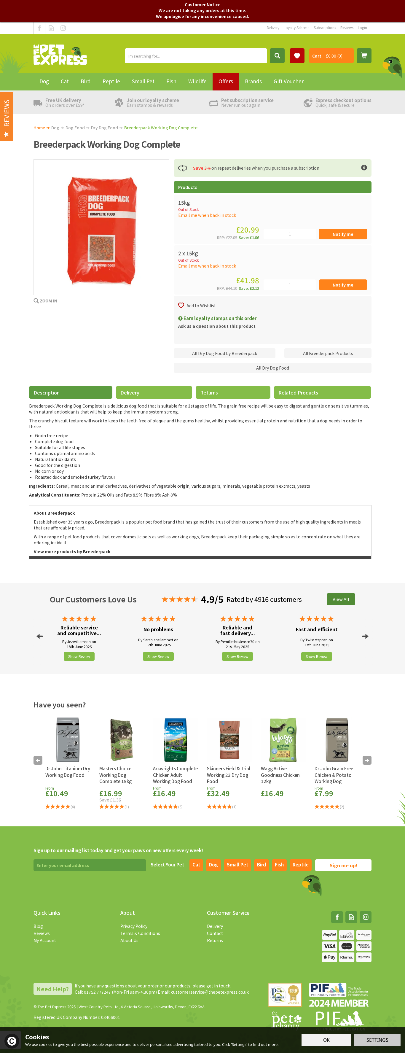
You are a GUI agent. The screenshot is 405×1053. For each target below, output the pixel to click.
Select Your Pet (167, 864)
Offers (226, 81)
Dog (213, 864)
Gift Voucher (289, 81)
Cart (316, 56)
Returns (209, 392)
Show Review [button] (79, 656)
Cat (196, 864)
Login (362, 27)
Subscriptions (325, 27)
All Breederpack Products (328, 353)
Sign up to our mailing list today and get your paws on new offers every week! (118, 850)
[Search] (277, 55)
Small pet (237, 864)
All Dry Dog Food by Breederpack (224, 353)
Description (47, 392)
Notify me (343, 234)
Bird (261, 864)
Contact (215, 933)
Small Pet (143, 81)
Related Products (298, 392)
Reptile (301, 864)
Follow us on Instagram (63, 28)
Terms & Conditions (140, 933)
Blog (38, 926)
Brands (253, 81)
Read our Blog (51, 28)
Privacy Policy (133, 926)
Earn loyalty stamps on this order (219, 318)
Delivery (129, 392)
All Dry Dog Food (272, 368)
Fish (279, 864)
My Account (45, 940)
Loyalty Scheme (296, 27)
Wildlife (197, 81)
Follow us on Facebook (39, 28)
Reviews (42, 933)
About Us (129, 940)
